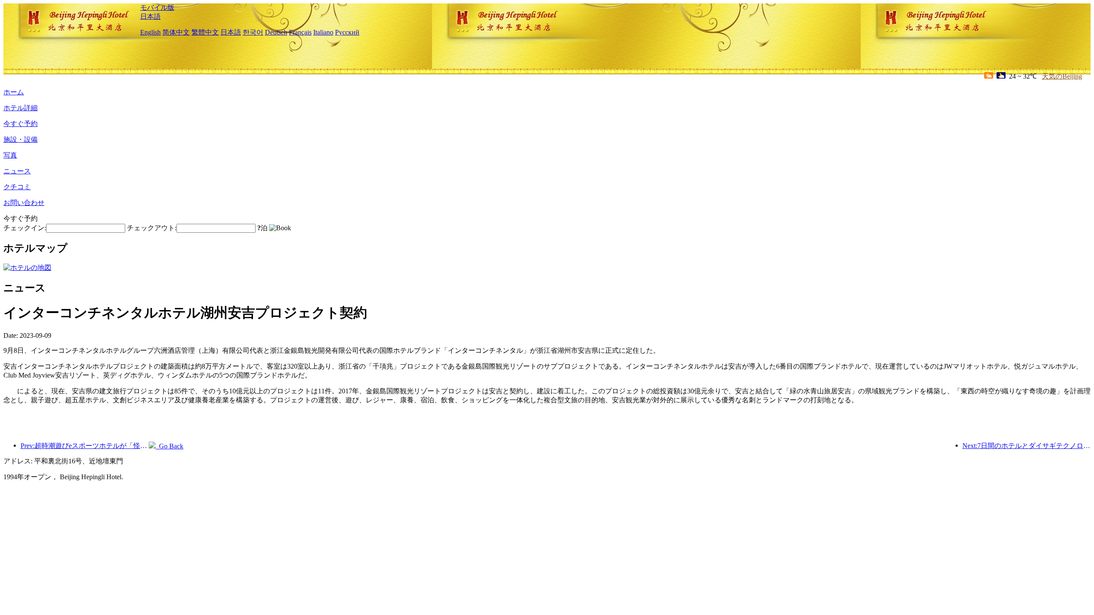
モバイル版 (157, 7)
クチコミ (17, 186)
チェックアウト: (151, 227)
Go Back (169, 446)
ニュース (17, 171)
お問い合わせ (23, 202)
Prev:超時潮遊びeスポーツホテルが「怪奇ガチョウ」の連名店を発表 (85, 445)
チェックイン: (24, 227)
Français (300, 32)
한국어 (253, 32)
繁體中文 (205, 32)
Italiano (323, 32)
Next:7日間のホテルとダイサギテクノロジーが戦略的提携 (1026, 445)
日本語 (150, 16)
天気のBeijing (1062, 76)
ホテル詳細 (20, 107)
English (150, 32)
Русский (347, 32)
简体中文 (176, 32)
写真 (10, 155)
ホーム (13, 92)
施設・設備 (20, 139)
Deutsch (276, 32)
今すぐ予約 (20, 123)
